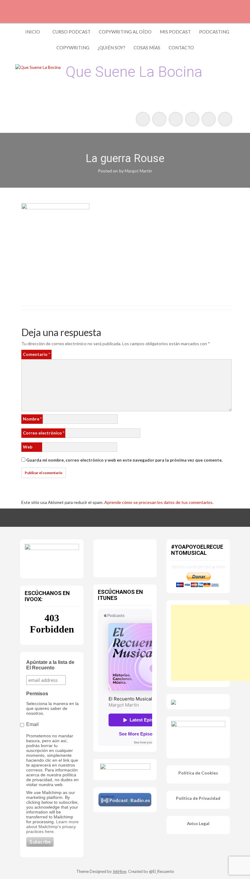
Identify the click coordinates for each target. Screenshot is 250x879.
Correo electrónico (43, 432)
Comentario (36, 354)
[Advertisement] (210, 643)
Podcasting (214, 31)
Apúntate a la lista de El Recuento (50, 665)
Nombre (32, 418)
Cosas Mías (147, 47)
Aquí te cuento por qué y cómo (198, 566)
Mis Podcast (175, 31)
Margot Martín (138, 170)
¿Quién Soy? (111, 47)
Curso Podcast (71, 31)
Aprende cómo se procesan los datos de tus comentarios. (158, 502)
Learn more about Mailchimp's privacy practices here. (52, 826)
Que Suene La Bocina (134, 71)
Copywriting (72, 47)
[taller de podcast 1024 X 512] (52, 557)
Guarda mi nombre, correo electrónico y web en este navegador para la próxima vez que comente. (124, 460)
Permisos (37, 693)
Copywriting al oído (125, 31)
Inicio (32, 31)
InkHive (119, 871)
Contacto (181, 47)
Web (27, 446)
